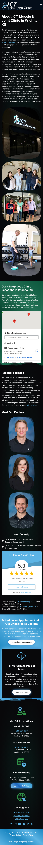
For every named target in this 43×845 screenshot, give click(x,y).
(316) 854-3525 (21, 747)
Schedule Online (22, 786)
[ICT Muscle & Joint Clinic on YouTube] (19, 824)
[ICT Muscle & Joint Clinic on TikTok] (28, 824)
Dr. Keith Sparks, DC (25, 602)
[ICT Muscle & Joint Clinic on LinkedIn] (23, 824)
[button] (41, 5)
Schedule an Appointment (21, 642)
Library (17, 674)
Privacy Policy (15, 835)
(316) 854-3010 (21, 731)
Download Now (21, 692)
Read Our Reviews (21, 587)
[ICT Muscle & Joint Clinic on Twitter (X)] (32, 824)
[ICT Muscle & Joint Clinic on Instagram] (15, 824)
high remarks (31, 405)
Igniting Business (25, 592)
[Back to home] (17, 5)
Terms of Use (28, 835)
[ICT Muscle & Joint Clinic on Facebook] (11, 824)
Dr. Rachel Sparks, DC (27, 607)
